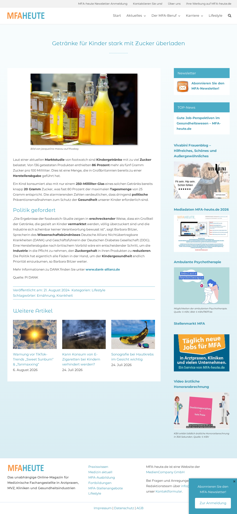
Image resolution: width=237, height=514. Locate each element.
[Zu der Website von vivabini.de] (201, 164)
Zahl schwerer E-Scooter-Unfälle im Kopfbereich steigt (34, 359)
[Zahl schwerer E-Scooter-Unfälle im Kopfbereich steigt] (35, 322)
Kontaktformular (169, 491)
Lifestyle (98, 290)
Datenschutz (124, 508)
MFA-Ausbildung (101, 477)
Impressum (103, 508)
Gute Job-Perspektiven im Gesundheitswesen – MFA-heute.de (199, 123)
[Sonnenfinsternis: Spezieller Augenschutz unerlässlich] (133, 322)
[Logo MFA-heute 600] (25, 14)
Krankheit (64, 296)
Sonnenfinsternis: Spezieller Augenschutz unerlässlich (130, 359)
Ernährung (46, 296)
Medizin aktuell (100, 472)
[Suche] (229, 15)
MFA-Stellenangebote (105, 488)
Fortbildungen (99, 483)
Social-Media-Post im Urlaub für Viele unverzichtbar (80, 359)
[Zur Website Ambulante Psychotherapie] (201, 270)
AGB (139, 508)
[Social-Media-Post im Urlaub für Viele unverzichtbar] (84, 322)
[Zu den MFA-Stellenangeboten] (201, 337)
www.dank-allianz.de (103, 269)
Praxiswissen (98, 467)
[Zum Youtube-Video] (201, 395)
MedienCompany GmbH (165, 472)
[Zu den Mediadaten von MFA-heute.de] (201, 217)
